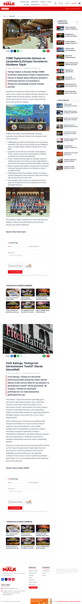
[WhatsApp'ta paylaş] (18, 51)
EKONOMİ (26, 4)
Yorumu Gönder (16, 272)
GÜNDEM (42, 2)
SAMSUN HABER (24, 2)
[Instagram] (9, 579)
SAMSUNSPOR (35, 2)
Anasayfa (5, 16)
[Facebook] (2, 579)
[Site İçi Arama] (55, 3)
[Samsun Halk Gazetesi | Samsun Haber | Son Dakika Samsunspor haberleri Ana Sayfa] (9, 3)
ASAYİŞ (49, 2)
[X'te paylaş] (15, 51)
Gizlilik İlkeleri (46, 571)
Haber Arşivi (32, 584)
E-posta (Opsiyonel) (33, 246)
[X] (6, 579)
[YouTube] (13, 579)
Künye (44, 575)
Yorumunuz (11, 252)
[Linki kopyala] (21, 51)
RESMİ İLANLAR (35, 4)
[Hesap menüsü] (79, 3)
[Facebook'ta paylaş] (11, 51)
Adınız (10, 246)
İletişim (44, 573)
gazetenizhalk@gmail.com (11, 588)
